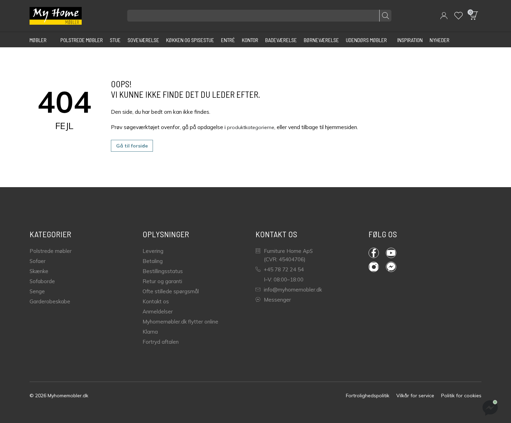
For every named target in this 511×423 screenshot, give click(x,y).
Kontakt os (156, 301)
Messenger (277, 299)
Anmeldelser (158, 311)
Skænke (39, 271)
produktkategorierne (250, 127)
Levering (153, 251)
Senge (37, 291)
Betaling (153, 261)
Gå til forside (132, 146)
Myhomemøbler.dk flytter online (180, 321)
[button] (444, 15)
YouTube (394, 253)
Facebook (377, 253)
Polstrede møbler (51, 251)
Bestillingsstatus (163, 271)
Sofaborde (42, 281)
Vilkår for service (415, 395)
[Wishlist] (458, 15)
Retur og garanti (162, 281)
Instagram (377, 267)
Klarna (150, 331)
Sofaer (38, 261)
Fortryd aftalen (161, 341)
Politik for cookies (461, 395)
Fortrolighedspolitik (367, 395)
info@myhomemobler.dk (293, 289)
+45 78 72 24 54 (284, 269)
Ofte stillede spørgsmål (171, 291)
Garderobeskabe (50, 301)
